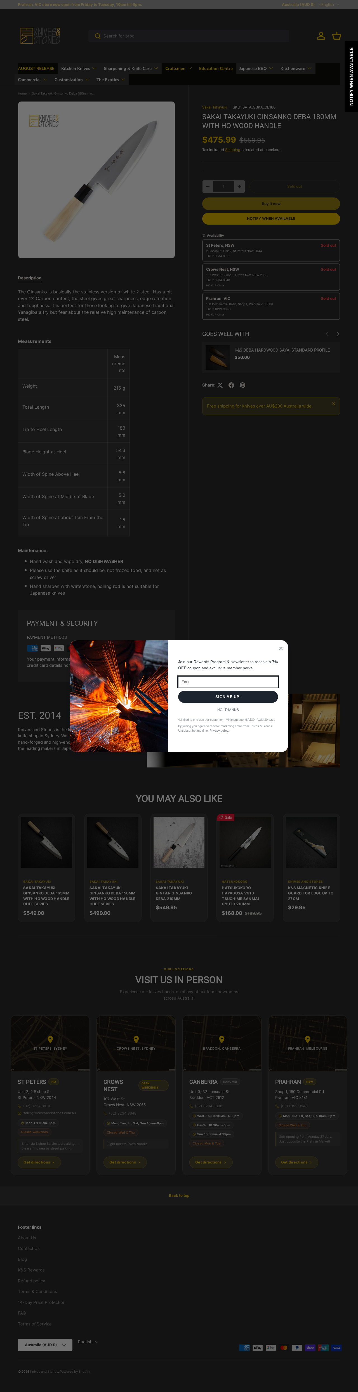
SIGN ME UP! (228, 697)
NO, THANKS (228, 710)
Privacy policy (218, 730)
